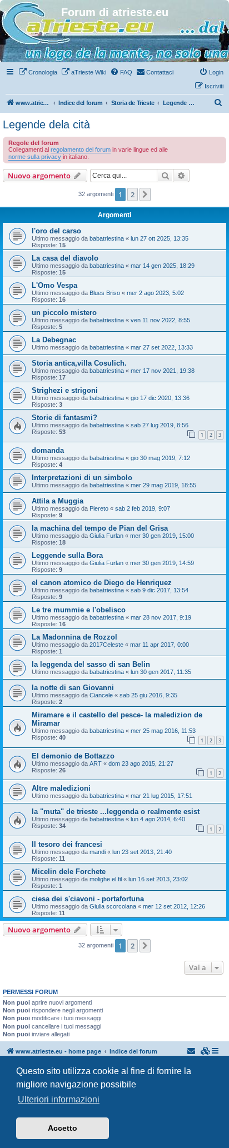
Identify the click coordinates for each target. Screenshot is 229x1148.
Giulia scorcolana (112, 906)
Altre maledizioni (61, 788)
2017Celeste (106, 644)
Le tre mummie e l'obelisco (79, 610)
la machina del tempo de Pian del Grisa (100, 528)
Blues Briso (104, 293)
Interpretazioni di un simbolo (82, 477)
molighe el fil (105, 879)
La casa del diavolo (65, 258)
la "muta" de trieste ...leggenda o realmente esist (116, 811)
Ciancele (101, 695)
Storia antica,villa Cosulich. (79, 363)
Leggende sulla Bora (67, 555)
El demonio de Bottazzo (73, 756)
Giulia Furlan (106, 535)
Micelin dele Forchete (69, 871)
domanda (48, 450)
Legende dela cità (46, 124)
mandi (97, 851)
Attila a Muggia (57, 501)
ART (95, 763)
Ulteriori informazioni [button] (58, 1099)
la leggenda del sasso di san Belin (91, 664)
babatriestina (106, 238)
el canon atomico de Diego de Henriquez (102, 582)
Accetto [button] (62, 1128)
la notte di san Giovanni (73, 687)
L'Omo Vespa (54, 285)
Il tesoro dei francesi (67, 844)
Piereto (98, 508)
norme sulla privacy (34, 156)
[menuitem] (37, 72)
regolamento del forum (81, 149)
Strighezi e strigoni (65, 390)
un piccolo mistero (64, 312)
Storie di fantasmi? (64, 417)
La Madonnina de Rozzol (74, 637)
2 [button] (133, 194)
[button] (145, 194)
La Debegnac (54, 340)
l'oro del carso (56, 231)
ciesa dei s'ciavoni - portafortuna (88, 899)
